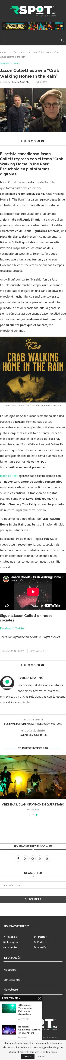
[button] (3, 785)
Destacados (20, 52)
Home (3, 52)
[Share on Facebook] (21, 141)
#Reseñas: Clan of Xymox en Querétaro (33, 804)
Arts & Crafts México (13, 651)
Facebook (6, 628)
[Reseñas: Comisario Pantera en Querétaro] (9, 1030)
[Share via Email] (42, 141)
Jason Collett (9, 476)
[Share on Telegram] (38, 141)
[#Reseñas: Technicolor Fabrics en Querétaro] (9, 1008)
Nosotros (10, 970)
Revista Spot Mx (20, 81)
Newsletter (11, 989)
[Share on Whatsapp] (35, 141)
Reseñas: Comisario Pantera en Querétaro (29, 1029)
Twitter (20, 628)
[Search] (62, 40)
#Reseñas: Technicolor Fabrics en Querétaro (25, 1010)
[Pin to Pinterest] (29, 141)
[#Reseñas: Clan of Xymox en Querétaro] (33, 777)
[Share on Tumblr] (32, 141)
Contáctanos (12, 980)
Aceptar (28, 1056)
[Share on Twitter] (25, 141)
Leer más (42, 1056)
